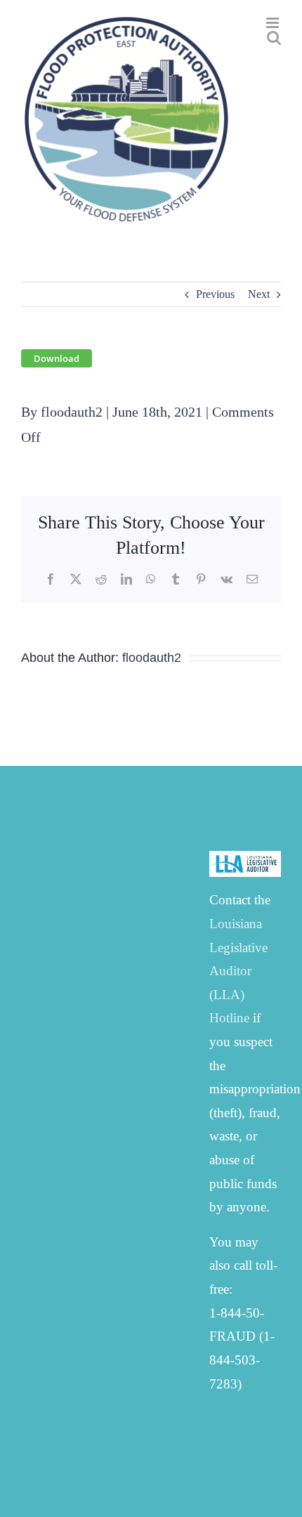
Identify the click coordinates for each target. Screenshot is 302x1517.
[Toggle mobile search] (274, 37)
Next (259, 294)
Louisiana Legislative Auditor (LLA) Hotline (238, 970)
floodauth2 (72, 411)
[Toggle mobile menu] (273, 22)
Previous (215, 294)
